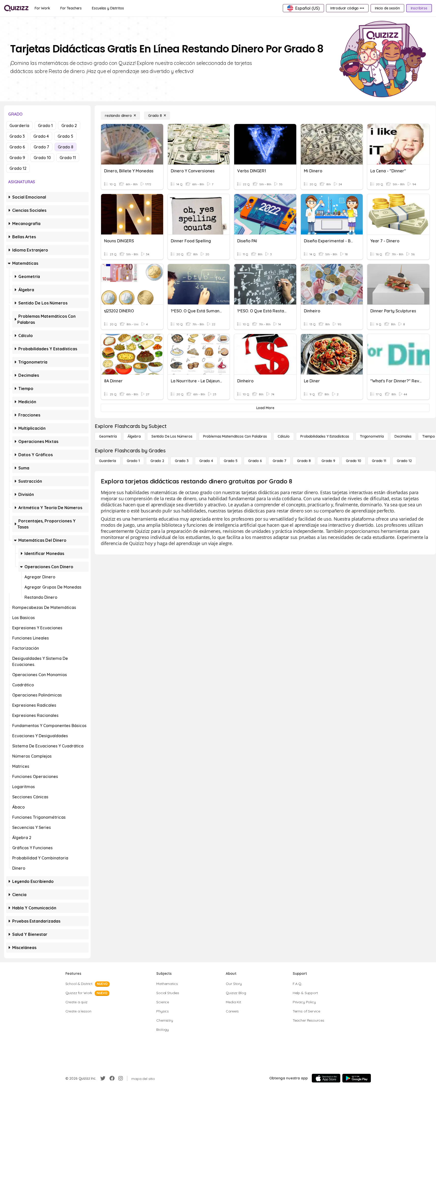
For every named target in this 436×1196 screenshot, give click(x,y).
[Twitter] (102, 1078)
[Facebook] (112, 1078)
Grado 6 (17, 146)
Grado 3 (17, 136)
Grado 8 (65, 146)
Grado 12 (17, 168)
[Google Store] (356, 1078)
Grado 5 (65, 136)
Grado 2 (69, 125)
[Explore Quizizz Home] (16, 8)
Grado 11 (68, 157)
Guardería (19, 125)
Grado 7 (41, 146)
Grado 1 (45, 125)
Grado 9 (17, 157)
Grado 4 (41, 136)
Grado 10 (42, 157)
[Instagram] (120, 1078)
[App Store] (326, 1078)
